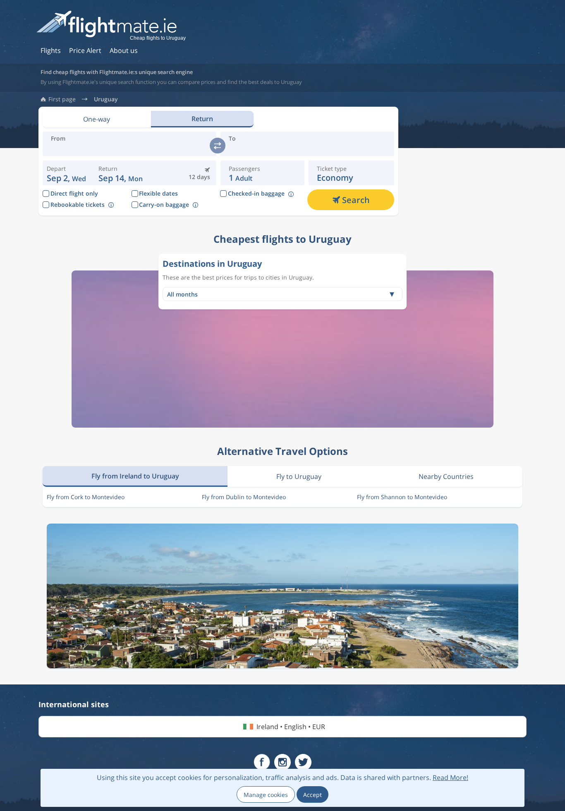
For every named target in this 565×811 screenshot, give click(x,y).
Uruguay (106, 99)
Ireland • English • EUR (290, 726)
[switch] (217, 145)
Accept (312, 795)
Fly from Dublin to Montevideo (244, 497)
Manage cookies (266, 795)
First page (62, 99)
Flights (51, 50)
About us (124, 50)
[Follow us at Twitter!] (303, 762)
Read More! (450, 777)
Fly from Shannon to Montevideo (402, 497)
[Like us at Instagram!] (282, 762)
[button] (120, 172)
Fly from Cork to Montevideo (85, 497)
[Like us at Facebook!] (262, 762)
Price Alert (85, 50)
